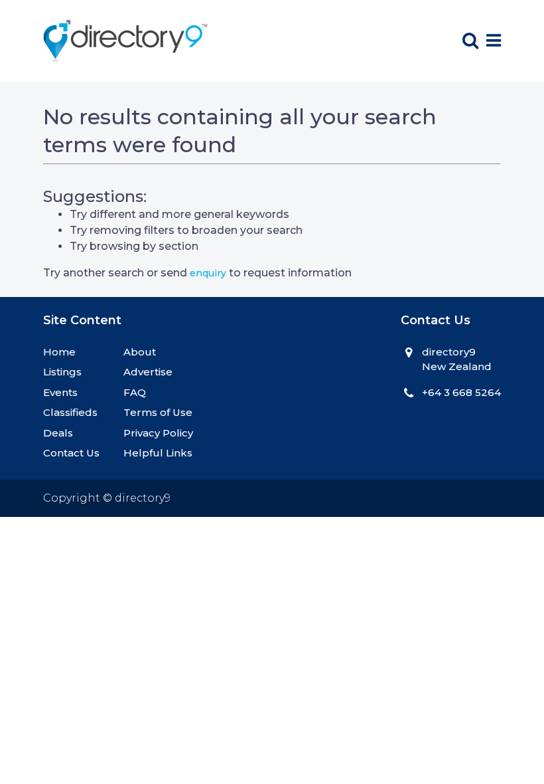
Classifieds (70, 412)
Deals (58, 433)
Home (59, 351)
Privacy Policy (158, 433)
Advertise (147, 371)
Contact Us (71, 452)
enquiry (208, 273)
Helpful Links (157, 452)
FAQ (134, 392)
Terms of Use (157, 412)
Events (60, 392)
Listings (62, 371)
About (139, 351)
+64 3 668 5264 (461, 392)
